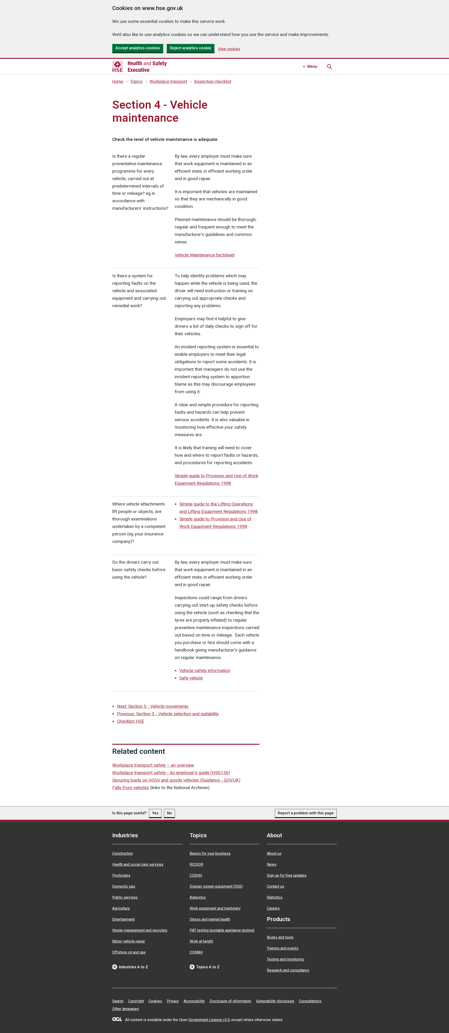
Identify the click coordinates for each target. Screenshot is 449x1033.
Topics (136, 81)
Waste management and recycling (139, 930)
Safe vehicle (191, 678)
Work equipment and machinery (215, 908)
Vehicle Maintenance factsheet (205, 255)
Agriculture (121, 908)
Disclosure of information (230, 1001)
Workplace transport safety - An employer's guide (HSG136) (171, 772)
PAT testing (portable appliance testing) (222, 930)
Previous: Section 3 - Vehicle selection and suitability (168, 713)
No (169, 813)
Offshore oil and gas (129, 952)
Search (117, 1001)
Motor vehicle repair (128, 941)
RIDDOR (196, 864)
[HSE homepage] (139, 66)
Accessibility (194, 1001)
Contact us (275, 886)
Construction (122, 853)
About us (274, 853)
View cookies (229, 49)
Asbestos (198, 897)
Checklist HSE (130, 721)
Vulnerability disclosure (275, 1001)
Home (117, 81)
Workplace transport (168, 81)
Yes (155, 813)
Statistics (274, 897)
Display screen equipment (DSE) (216, 886)
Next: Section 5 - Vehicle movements (152, 706)
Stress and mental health (210, 919)
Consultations (310, 1001)
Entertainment (123, 919)
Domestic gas (123, 886)
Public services (125, 897)
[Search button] (329, 66)
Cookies (155, 1001)
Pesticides (121, 875)
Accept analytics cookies (138, 48)
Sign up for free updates (287, 875)
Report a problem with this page (306, 813)
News (271, 864)
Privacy (173, 1001)
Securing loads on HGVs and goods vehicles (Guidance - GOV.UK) (176, 780)
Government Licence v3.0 (209, 1020)
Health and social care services (137, 864)
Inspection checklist (212, 81)
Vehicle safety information (204, 670)
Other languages (125, 1009)
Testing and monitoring (285, 959)
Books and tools (280, 937)
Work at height (201, 941)
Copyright (136, 1001)
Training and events (282, 948)
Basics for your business (210, 853)
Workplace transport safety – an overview (153, 765)
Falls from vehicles (130, 787)
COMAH (196, 952)
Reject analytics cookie (190, 48)
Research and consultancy (288, 970)
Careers (273, 908)
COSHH (196, 875)
